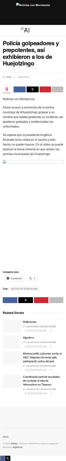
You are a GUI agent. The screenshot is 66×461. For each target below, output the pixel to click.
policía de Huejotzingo (24, 288)
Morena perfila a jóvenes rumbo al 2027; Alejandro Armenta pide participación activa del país (42, 357)
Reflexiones (29, 322)
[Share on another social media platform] (57, 89)
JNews (14, 443)
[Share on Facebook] (20, 89)
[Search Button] (61, 30)
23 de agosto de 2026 (35, 330)
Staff (8, 77)
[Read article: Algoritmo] (12, 342)
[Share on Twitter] (33, 89)
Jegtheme (17, 447)
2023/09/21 (24, 77)
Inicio (5, 436)
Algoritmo (28, 337)
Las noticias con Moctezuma (41, 326)
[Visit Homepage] (33, 30)
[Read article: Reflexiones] (12, 326)
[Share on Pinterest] (45, 89)
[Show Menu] (4, 30)
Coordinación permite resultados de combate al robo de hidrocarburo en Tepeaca (41, 380)
